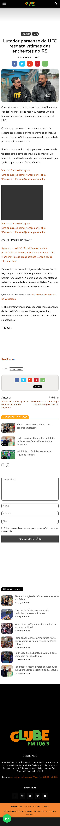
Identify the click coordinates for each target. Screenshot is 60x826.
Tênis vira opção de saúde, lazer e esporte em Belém (34, 426)
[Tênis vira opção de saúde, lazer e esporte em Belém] (8, 428)
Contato (45, 806)
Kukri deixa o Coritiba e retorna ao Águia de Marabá (34, 453)
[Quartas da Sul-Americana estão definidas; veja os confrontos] (7, 614)
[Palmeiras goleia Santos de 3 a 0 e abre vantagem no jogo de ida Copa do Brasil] (7, 657)
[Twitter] (37, 796)
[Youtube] (45, 796)
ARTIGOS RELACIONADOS (15, 417)
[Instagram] (22, 796)
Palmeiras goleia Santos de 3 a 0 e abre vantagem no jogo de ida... (36, 654)
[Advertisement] (22, 202)
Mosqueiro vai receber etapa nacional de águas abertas (45, 403)
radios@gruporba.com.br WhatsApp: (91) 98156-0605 (34, 777)
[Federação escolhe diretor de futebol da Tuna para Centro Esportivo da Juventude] (8, 441)
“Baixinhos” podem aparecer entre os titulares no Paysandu (14, 404)
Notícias (36, 806)
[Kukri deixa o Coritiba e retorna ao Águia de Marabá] (8, 455)
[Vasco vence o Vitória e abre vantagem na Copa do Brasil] (7, 628)
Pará (35, 34)
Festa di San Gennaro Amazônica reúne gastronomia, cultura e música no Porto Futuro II (35, 641)
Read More (7, 359)
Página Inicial (16, 806)
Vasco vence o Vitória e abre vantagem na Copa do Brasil (35, 625)
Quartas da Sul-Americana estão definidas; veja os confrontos (32, 612)
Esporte (25, 34)
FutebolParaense (16, 369)
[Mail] (30, 796)
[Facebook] (15, 796)
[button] (56, 4)
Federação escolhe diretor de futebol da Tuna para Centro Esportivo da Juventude (36, 441)
